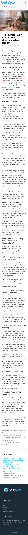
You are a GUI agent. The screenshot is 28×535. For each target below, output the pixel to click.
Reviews (18, 435)
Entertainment (6, 433)
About (4, 509)
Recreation (7, 430)
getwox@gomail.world (9, 511)
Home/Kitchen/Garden (9, 435)
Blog (4, 505)
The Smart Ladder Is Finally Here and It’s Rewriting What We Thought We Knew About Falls (13, 460)
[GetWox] (8, 2)
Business (14, 430)
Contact (5, 507)
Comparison (21, 430)
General (13, 433)
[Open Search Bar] (25, 2)
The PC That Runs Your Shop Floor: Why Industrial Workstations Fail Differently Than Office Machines (13, 467)
